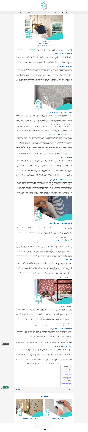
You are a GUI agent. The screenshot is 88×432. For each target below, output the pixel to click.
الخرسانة (66, 12)
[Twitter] (43, 429)
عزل (62, 12)
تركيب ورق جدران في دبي (68, 368)
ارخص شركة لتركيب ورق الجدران (66, 372)
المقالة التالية (17, 389)
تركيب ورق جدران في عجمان (58, 418)
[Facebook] (45, 429)
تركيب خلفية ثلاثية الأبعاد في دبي (66, 383)
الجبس (25, 12)
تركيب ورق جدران (65, 56)
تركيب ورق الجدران (41, 43)
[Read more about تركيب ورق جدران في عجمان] (58, 408)
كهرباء (40, 12)
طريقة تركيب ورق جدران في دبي (67, 377)
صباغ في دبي (69, 380)
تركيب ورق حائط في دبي (68, 374)
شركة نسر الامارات (32, 49)
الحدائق (56, 12)
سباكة (60, 12)
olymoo (37, 425)
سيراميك (29, 12)
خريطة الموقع (37, 427)
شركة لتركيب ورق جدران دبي (67, 369)
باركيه (33, 12)
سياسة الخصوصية (45, 427)
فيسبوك (28, 363)
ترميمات (36, 12)
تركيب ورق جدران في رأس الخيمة (27, 131)
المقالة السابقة (70, 389)
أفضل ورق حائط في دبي (68, 378)
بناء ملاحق (44, 12)
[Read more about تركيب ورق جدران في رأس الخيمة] (29, 408)
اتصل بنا (51, 427)
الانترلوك (48, 12)
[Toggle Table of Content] (70, 367)
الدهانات (52, 12)
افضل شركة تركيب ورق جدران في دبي (66, 371)
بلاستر (21, 12)
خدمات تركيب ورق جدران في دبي (67, 375)
